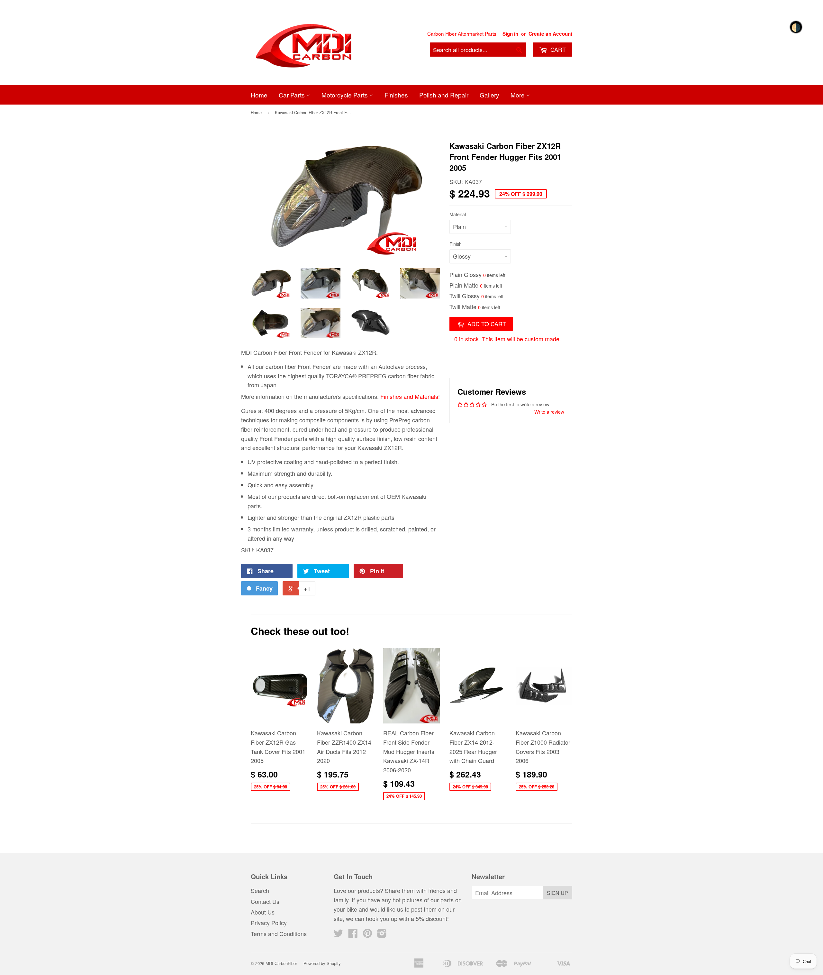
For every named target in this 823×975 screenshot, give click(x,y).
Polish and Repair (443, 94)
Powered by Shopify (322, 963)
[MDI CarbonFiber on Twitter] (338, 934)
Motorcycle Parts (345, 94)
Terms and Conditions (279, 933)
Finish (455, 244)
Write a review (549, 411)
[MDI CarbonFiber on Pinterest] (367, 934)
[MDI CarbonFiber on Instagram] (382, 934)
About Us (263, 912)
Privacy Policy (269, 922)
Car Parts (292, 94)
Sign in (510, 33)
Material (457, 214)
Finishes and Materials (409, 396)
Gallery (489, 94)
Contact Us (265, 901)
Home (259, 94)
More (518, 94)
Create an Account (550, 33)
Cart (557, 49)
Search (260, 890)
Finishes (396, 94)
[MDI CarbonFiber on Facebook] (353, 934)
